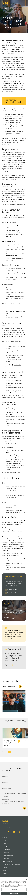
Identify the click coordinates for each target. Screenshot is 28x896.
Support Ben (5, 843)
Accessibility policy (7, 849)
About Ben (5, 837)
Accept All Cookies (14, 893)
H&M (19, 544)
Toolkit (4, 870)
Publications (5, 867)
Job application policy (8, 855)
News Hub (5, 873)
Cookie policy (6, 852)
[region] (14, 886)
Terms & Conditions (7, 861)
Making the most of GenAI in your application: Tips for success (10, 743)
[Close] (26, 879)
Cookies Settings (14, 889)
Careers (4, 840)
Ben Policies (5, 846)
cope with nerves (15, 472)
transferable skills (20, 204)
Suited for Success (7, 546)
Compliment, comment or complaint (11, 864)
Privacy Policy (13, 801)
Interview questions (12, 681)
